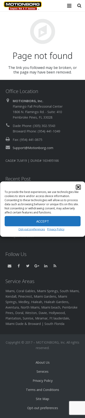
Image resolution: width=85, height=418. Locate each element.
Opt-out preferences (31, 229)
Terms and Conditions (42, 390)
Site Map (42, 399)
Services (42, 371)
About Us (43, 362)
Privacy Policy (55, 229)
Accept (42, 221)
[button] (78, 187)
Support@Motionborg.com (33, 148)
